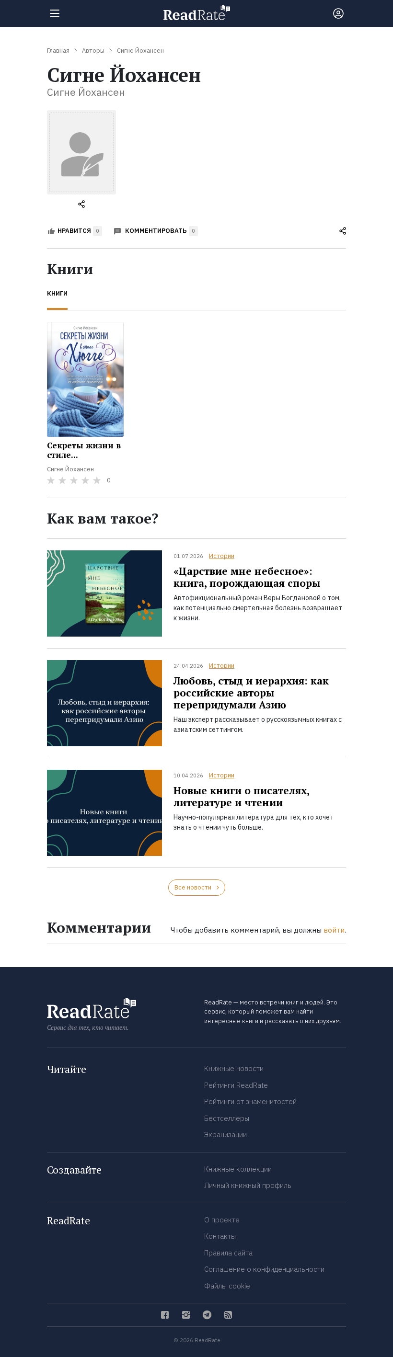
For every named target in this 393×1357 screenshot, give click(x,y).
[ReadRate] (196, 12)
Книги (57, 293)
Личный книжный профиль (247, 1185)
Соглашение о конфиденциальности (264, 1269)
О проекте (222, 1219)
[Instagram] (186, 1315)
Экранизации (225, 1134)
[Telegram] (207, 1315)
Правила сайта (228, 1252)
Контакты (220, 1236)
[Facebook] (165, 1315)
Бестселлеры (226, 1118)
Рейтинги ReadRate (236, 1085)
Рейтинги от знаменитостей (250, 1101)
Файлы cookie (227, 1285)
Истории (221, 556)
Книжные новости (234, 1068)
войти (334, 930)
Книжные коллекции (238, 1169)
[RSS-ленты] (228, 1315)
